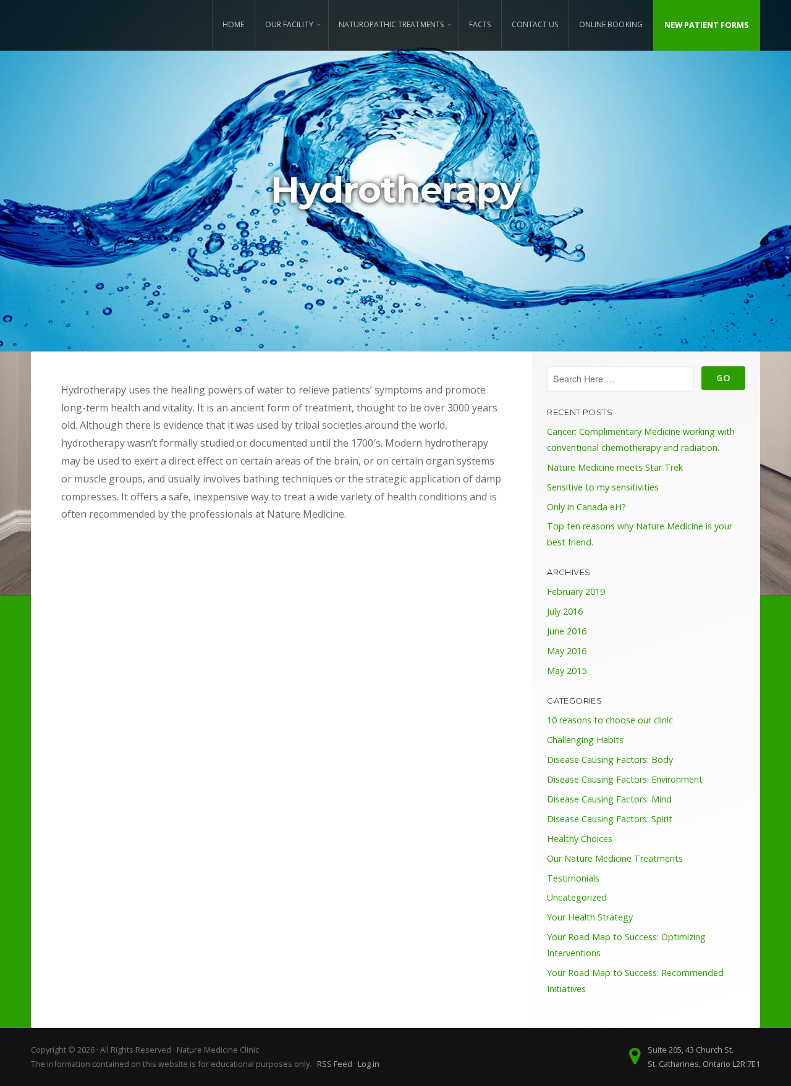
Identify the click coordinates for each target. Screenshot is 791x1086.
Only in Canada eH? (586, 507)
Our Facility (289, 24)
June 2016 (566, 631)
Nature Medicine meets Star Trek (615, 467)
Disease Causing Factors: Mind (609, 799)
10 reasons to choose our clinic (610, 720)
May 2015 (566, 670)
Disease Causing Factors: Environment (625, 779)
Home (233, 24)
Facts (480, 24)
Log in (368, 1063)
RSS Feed (334, 1063)
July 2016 (565, 611)
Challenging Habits (585, 740)
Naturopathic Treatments (391, 24)
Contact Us (535, 24)
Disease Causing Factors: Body (610, 759)
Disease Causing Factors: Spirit (609, 819)
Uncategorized (577, 897)
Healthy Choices (579, 838)
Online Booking (611, 24)
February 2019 (576, 591)
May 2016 (566, 651)
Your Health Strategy (590, 917)
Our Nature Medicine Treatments (615, 858)
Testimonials (573, 878)
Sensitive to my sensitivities (603, 487)
